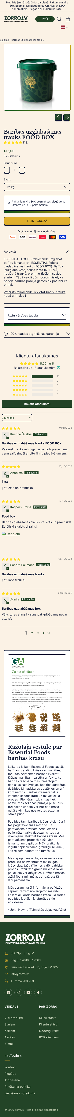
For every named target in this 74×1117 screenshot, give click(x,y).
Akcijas (10, 1037)
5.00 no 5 (47, 363)
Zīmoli (9, 1044)
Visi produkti (14, 1018)
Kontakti (10, 1067)
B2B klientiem (49, 1037)
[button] (59, 19)
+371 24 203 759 (22, 981)
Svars (7, 179)
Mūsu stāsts (47, 1018)
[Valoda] (64, 27)
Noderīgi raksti (49, 1031)
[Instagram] (18, 992)
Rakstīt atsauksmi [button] (37, 404)
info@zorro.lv (20, 974)
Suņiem (10, 1024)
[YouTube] (28, 992)
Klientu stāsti (48, 1024)
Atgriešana (12, 1080)
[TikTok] (38, 992)
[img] (11, 428)
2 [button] (32, 633)
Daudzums (10, 163)
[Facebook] (8, 992)
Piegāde (10, 1074)
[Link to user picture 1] (11, 541)
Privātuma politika (18, 1086)
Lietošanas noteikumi (20, 1093)
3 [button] (38, 633)
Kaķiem (10, 1031)
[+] (22, 170)
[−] (7, 170)
